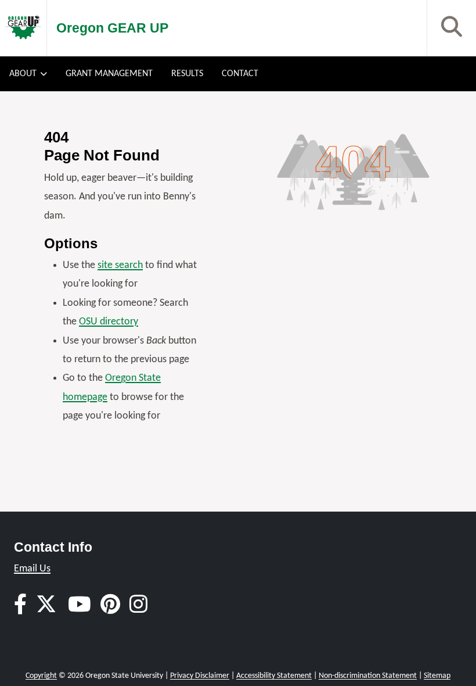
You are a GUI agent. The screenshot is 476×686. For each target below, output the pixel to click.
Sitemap (437, 675)
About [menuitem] (23, 73)
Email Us (32, 568)
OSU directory (108, 321)
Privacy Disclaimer (199, 675)
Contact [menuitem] (240, 73)
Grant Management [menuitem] (109, 73)
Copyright (41, 675)
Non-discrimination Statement (368, 675)
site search (120, 265)
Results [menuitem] (187, 73)
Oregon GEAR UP (112, 27)
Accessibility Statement (274, 675)
